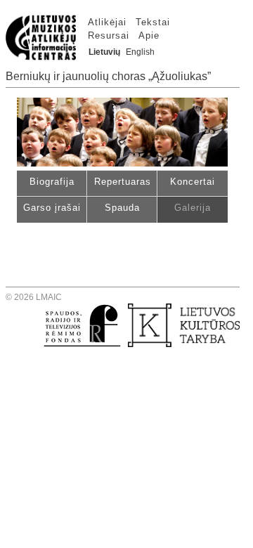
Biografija (52, 181)
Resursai (108, 35)
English (140, 52)
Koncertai (192, 181)
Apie (149, 35)
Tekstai (153, 22)
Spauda (122, 207)
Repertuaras (122, 181)
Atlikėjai (107, 22)
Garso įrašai (52, 207)
